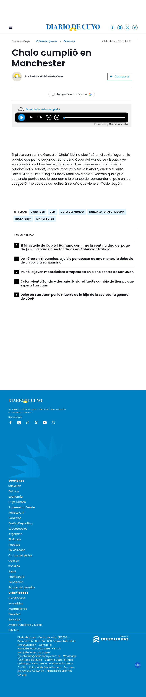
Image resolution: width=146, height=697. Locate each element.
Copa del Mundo (72, 212)
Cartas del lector (20, 555)
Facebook (10, 423)
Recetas (14, 545)
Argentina (15, 534)
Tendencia (15, 582)
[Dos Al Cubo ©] (111, 642)
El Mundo (14, 539)
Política (13, 491)
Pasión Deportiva (20, 523)
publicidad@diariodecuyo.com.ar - (41, 656)
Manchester (45, 219)
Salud (12, 571)
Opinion (13, 561)
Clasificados (16, 598)
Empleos (14, 614)
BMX (53, 212)
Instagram (19, 423)
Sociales (14, 566)
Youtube (45, 423)
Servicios (14, 619)
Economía (15, 497)
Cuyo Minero (17, 502)
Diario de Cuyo (21, 41)
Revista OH (16, 513)
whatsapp (53, 423)
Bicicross (38, 212)
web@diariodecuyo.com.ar (34, 648)
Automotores (17, 609)
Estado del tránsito (21, 587)
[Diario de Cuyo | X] (127, 27)
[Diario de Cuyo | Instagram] (120, 27)
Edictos (13, 630)
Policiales (14, 518)
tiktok (27, 423)
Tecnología (16, 577)
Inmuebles (15, 603)
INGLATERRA (23, 219)
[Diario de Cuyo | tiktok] (135, 27)
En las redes (16, 550)
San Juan (14, 486)
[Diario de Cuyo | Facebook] (112, 27)
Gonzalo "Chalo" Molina (106, 212)
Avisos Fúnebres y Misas (25, 625)
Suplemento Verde (21, 507)
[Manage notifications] (137, 665)
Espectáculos (17, 529)
